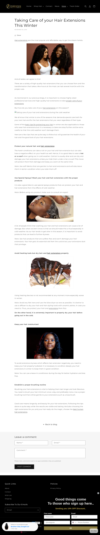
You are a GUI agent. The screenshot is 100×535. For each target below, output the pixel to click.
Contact (8, 492)
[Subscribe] (38, 510)
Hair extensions (21, 40)
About (7, 488)
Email (73, 513)
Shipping (8, 499)
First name (48, 513)
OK (71, 528)
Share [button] (19, 35)
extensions (53, 308)
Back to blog (51, 424)
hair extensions (49, 108)
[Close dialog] (98, 493)
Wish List (8, 495)
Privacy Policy (55, 488)
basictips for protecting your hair (39, 125)
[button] (39, 6)
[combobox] (74, 522)
